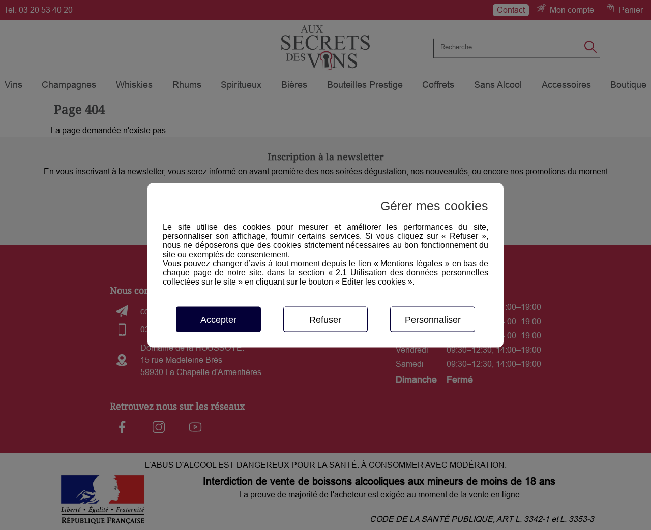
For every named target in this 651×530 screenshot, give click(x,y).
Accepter (218, 319)
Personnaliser (433, 319)
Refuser (325, 319)
